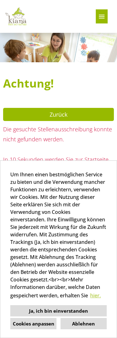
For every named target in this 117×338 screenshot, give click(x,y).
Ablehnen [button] (83, 323)
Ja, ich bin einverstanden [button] (58, 311)
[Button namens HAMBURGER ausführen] (102, 16)
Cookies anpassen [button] (33, 323)
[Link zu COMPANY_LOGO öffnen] (16, 16)
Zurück (58, 114)
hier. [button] (95, 295)
